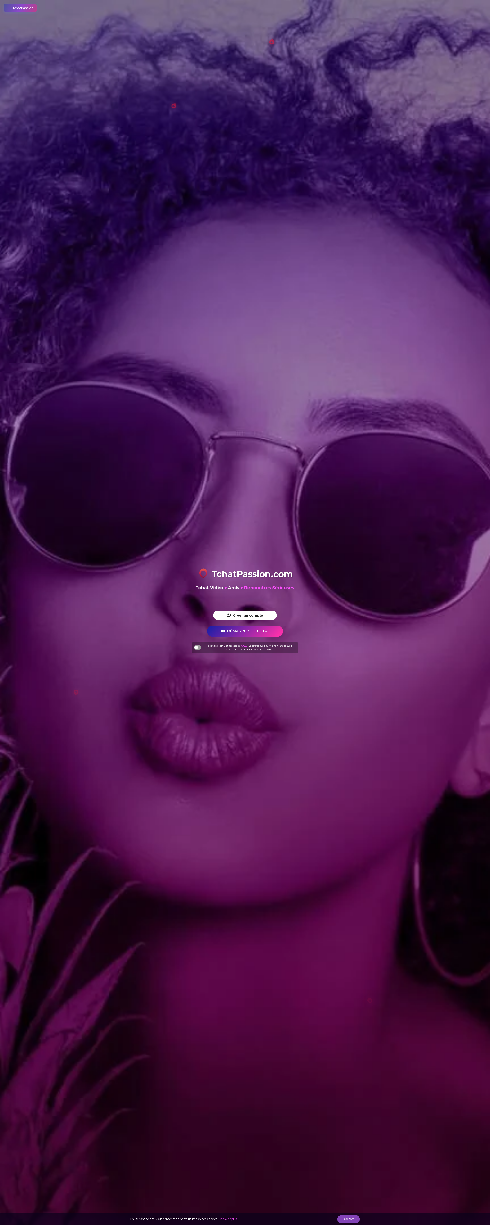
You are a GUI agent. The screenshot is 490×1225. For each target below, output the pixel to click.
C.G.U (244, 645)
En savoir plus (228, 1219)
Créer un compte (248, 615)
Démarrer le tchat (248, 631)
